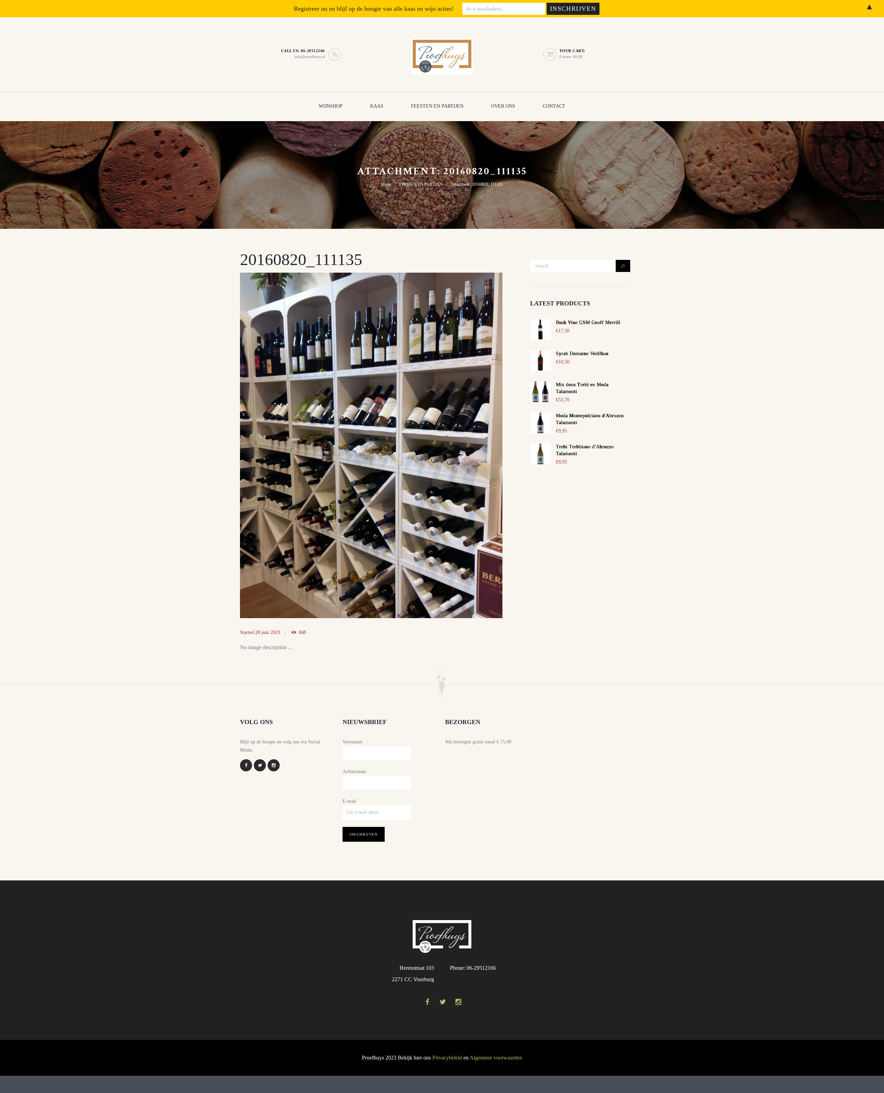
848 (302, 632)
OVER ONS (503, 106)
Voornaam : (355, 741)
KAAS (376, 106)
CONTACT (554, 106)
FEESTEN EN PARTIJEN (437, 106)
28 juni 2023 (267, 632)
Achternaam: (355, 771)
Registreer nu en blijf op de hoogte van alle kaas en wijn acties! (374, 8)
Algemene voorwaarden (496, 1058)
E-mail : (355, 801)
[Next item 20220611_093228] (436, 445)
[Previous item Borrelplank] (305, 445)
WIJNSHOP (331, 106)
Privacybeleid (447, 1058)
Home (386, 184)
